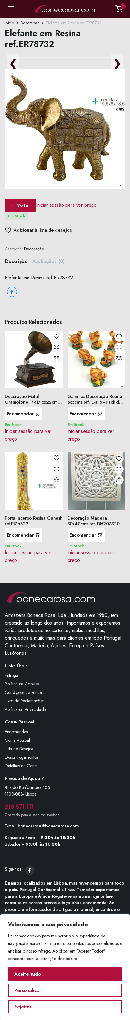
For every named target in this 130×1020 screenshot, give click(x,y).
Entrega (11, 675)
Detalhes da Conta (21, 766)
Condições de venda (23, 692)
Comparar (56, 358)
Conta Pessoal (17, 740)
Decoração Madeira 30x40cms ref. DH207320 (94, 521)
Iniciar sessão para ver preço (66, 205)
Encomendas (16, 732)
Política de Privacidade (25, 709)
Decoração (30, 23)
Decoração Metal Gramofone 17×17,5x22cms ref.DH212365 (32, 402)
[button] (119, 9)
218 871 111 (19, 807)
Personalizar (27, 990)
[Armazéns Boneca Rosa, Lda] (65, 8)
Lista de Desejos (19, 749)
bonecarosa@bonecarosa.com (48, 826)
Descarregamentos (21, 757)
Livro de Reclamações (24, 701)
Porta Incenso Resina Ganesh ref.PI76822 (33, 521)
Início (9, 23)
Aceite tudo (27, 974)
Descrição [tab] (16, 261)
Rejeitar (23, 1006)
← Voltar (20, 205)
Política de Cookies (22, 684)
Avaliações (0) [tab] (48, 261)
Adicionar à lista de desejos (43, 230)
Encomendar (20, 413)
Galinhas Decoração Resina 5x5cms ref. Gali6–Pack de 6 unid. (95, 402)
